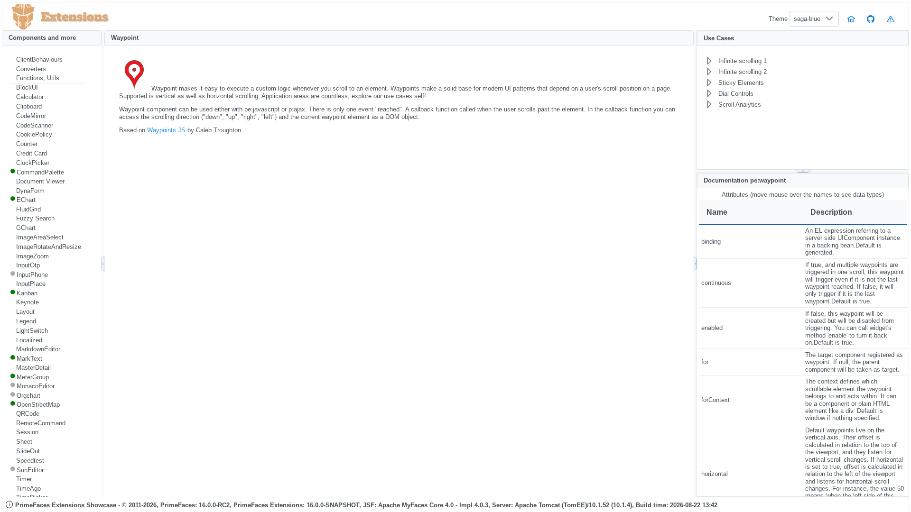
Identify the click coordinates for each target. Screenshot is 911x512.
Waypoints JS (166, 130)
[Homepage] (851, 19)
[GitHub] (871, 19)
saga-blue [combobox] (807, 18)
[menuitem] (47, 59)
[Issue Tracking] (891, 19)
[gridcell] (751, 242)
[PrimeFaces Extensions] (23, 17)
